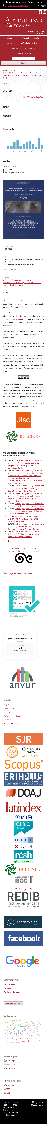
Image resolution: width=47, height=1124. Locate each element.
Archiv (37, 38)
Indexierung (16, 48)
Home (5, 70)
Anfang (10, 38)
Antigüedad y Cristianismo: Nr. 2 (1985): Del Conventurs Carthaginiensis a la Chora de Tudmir (26, 526)
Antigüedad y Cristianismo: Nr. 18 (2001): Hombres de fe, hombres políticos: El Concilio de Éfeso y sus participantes (26, 497)
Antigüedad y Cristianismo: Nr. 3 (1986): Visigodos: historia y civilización (26, 504)
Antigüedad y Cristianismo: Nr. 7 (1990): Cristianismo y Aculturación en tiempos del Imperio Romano (26, 534)
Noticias (18, 478)
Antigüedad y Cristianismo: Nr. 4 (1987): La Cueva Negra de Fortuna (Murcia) (25, 480)
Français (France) (11, 723)
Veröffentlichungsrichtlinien (30, 43)
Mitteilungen (30, 48)
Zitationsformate (10, 269)
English (7, 704)
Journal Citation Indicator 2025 (20, 638)
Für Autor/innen (10, 988)
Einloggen (42, 6)
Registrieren (39, 2)
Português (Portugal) (12, 716)
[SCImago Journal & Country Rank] (18, 573)
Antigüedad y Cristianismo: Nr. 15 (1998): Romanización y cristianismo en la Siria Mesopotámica (26, 511)
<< (4, 541)
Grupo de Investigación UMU (23, 548)
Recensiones (20, 516)
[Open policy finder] (23, 419)
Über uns (9, 43)
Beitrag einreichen (13, 1003)
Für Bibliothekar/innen (12, 992)
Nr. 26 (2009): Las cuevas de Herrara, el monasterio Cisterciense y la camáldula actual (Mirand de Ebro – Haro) (22, 75)
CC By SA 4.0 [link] (17, 319)
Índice (17, 460)
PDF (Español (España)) (34, 97)
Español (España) (11, 708)
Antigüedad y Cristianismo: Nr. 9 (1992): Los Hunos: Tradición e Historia (23, 519)
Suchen (23, 63)
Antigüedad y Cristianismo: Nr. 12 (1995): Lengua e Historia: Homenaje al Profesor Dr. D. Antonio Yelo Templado (26, 473)
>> (14, 541)
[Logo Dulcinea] (23, 436)
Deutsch (7, 719)
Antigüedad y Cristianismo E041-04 (23, 551)
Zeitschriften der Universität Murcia (19, 2)
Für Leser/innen (10, 984)
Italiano (7, 712)
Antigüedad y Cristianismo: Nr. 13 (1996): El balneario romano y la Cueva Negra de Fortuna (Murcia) (26, 488)
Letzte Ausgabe (24, 38)
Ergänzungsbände (23, 53)
